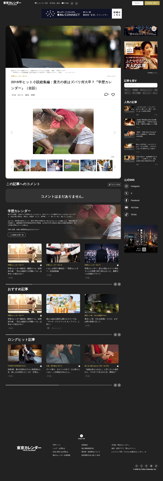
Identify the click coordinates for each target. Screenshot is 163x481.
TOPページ (56, 445)
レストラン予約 (42, 3)
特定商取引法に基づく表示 (91, 455)
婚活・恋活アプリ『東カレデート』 (124, 448)
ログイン (138, 3)
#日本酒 (135, 90)
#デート (127, 93)
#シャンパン (157, 93)
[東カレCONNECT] (81, 14)
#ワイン (127, 90)
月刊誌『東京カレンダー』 (121, 445)
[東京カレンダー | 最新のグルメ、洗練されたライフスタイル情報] (19, 3)
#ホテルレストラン (146, 90)
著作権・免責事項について (91, 451)
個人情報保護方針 (88, 448)
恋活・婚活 (56, 3)
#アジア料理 (136, 93)
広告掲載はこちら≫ (152, 72)
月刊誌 (66, 3)
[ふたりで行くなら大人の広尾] (141, 55)
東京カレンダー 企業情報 (61, 455)
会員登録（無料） (152, 3)
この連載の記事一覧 (17, 235)
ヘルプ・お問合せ (59, 448)
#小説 (156, 90)
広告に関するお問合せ (60, 451)
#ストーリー (147, 93)
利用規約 (85, 445)
